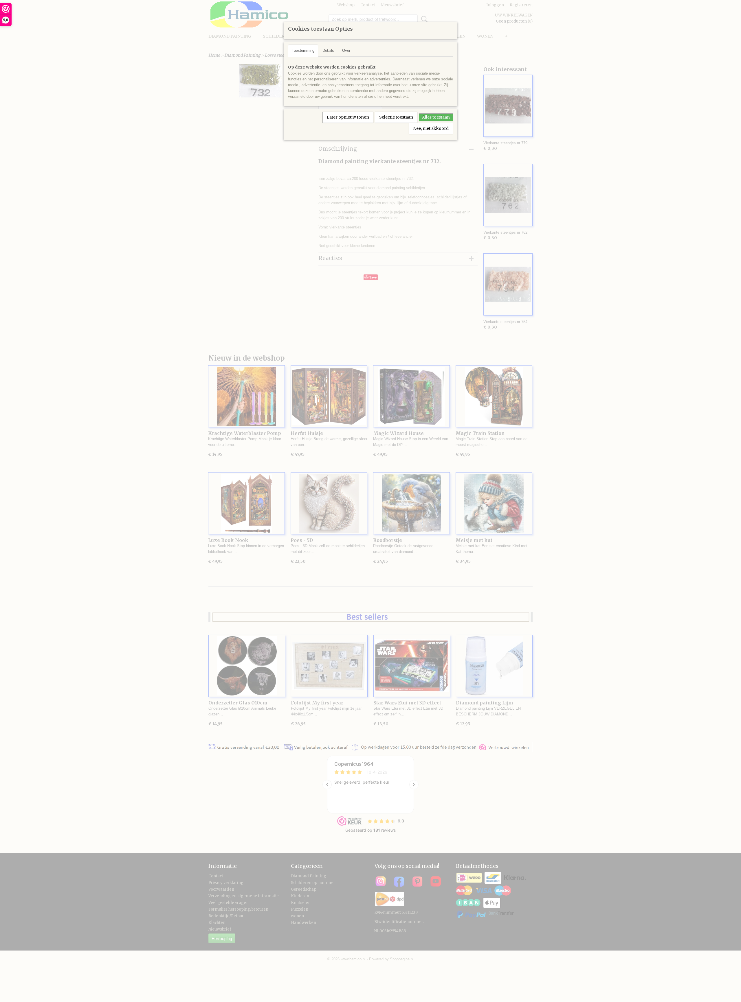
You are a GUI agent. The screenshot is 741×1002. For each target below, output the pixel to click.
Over (346, 50)
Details (328, 50)
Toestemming (303, 50)
